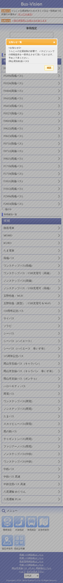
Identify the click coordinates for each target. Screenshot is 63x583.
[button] (54, 42)
